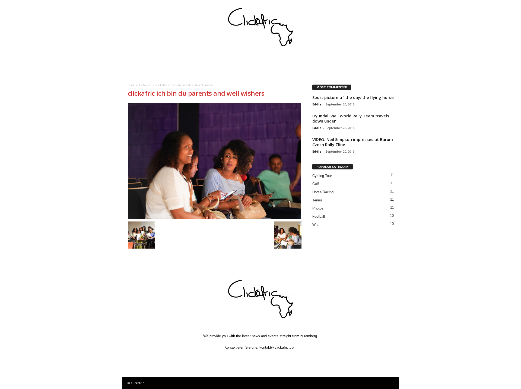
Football (318, 216)
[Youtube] (285, 358)
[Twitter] (248, 358)
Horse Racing (322, 192)
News (137, 73)
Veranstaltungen (170, 61)
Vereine (242, 61)
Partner (304, 61)
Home (137, 61)
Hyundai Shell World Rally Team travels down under (350, 118)
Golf (315, 184)
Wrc (315, 225)
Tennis (317, 200)
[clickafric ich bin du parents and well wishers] (214, 161)
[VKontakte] (273, 358)
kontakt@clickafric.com (278, 347)
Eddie (316, 104)
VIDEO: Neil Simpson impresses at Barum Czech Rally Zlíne (352, 142)
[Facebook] (236, 358)
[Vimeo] (261, 358)
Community (210, 61)
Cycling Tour (322, 176)
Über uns (369, 61)
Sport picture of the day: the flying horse (353, 97)
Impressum (337, 61)
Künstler (273, 61)
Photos (317, 208)
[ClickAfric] (260, 27)
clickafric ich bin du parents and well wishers (196, 93)
